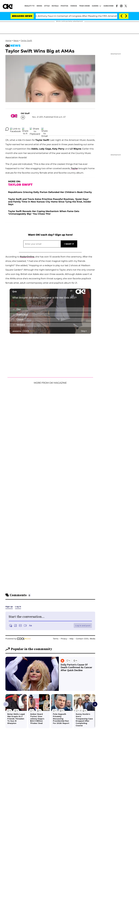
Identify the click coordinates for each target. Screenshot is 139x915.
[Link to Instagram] (121, 5)
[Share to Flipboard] (35, 129)
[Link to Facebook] (117, 5)
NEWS (39, 6)
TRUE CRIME (84, 6)
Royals (55, 6)
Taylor (74, 168)
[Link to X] (126, 5)
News (16, 40)
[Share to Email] (44, 129)
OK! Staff (25, 113)
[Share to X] (25, 129)
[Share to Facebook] (15, 129)
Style (47, 6)
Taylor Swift (26, 40)
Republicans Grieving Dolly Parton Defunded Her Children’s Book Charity (50, 192)
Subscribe (108, 6)
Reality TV (29, 6)
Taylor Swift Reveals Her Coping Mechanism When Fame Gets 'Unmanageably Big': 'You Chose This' (43, 212)
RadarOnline (27, 256)
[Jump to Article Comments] (7, 129)
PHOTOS (64, 6)
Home (8, 40)
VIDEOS (73, 6)
